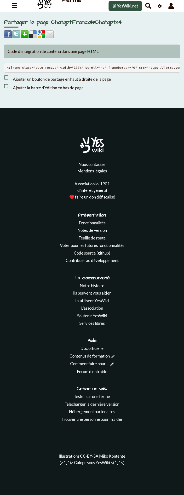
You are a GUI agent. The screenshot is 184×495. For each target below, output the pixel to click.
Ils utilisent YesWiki (92, 300)
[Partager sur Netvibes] (25, 33)
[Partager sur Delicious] (33, 33)
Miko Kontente (112, 456)
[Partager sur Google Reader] (41, 33)
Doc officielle (92, 348)
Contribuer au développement (92, 260)
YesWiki (103, 462)
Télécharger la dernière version (92, 404)
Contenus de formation (89, 355)
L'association (92, 308)
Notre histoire (92, 285)
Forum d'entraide (92, 371)
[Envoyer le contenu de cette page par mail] (50, 33)
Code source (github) (92, 253)
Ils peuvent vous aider (92, 293)
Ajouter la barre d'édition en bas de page (48, 87)
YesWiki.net (127, 5)
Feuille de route (92, 237)
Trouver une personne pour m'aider (92, 419)
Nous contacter (92, 164)
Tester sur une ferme (92, 396)
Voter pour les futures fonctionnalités (92, 245)
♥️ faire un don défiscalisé (92, 196)
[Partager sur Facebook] (8, 33)
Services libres (92, 323)
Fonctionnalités (92, 222)
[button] (171, 6)
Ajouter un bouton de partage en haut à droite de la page (61, 78)
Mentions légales (92, 170)
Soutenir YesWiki (92, 315)
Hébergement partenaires (92, 411)
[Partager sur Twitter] (16, 33)
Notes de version (92, 230)
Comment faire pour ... (89, 363)
